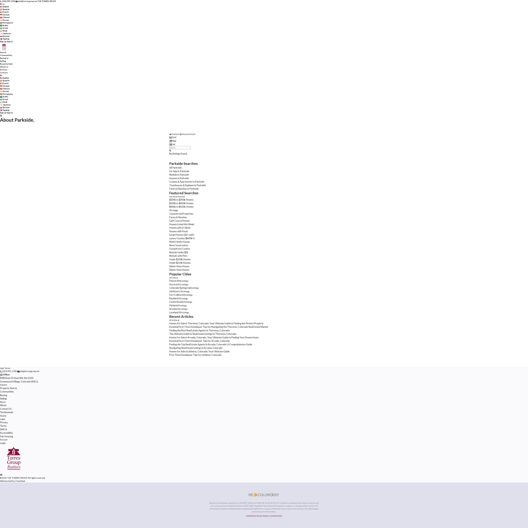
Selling (3, 61)
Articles (3, 69)
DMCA (3, 429)
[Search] (170, 150)
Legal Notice (251, 515)
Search (3, 52)
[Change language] (2, 4)
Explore (3, 385)
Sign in (10, 41)
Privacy (4, 422)
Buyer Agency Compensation (269, 515)
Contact (4, 72)
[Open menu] (1, 115)
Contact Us (6, 408)
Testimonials (6, 412)
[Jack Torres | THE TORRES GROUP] (13, 471)
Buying (3, 58)
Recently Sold (6, 64)
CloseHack (20, 481)
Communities (6, 55)
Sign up (3, 41)
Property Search (8, 388)
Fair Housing (6, 436)
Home (3, 415)
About (3, 67)
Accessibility (6, 432)
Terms (3, 425)
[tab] (264, 137)
